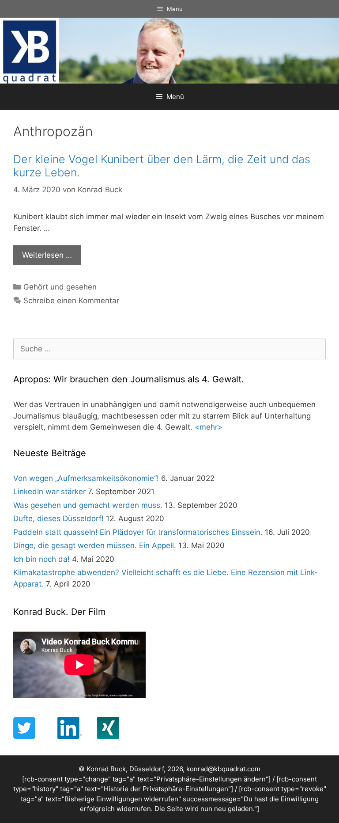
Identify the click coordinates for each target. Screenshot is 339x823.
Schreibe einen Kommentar (71, 300)
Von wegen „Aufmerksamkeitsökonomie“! (86, 478)
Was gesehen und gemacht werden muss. (87, 505)
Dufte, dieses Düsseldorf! (58, 518)
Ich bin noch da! (41, 559)
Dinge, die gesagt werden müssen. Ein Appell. (94, 545)
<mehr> (208, 427)
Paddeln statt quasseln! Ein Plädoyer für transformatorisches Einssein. (138, 532)
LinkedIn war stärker (49, 491)
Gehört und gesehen (60, 286)
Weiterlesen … (47, 255)
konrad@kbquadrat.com (223, 769)
